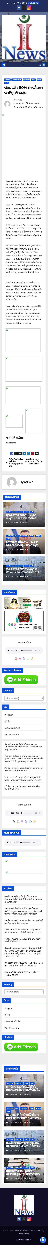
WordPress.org (11, 734)
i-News (7, 79)
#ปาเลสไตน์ (19, 107)
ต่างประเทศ (26, 79)
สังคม (33, 79)
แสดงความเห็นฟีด (12, 728)
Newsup (39, 1230)
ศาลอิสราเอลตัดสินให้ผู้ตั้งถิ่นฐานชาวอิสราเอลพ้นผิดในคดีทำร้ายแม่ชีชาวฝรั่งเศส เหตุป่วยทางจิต (23, 747)
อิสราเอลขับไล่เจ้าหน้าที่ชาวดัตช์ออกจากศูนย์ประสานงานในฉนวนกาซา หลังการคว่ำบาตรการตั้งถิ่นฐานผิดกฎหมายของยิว (23, 759)
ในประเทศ (28, 1240)
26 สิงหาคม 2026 (15, 1122)
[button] (40, 65)
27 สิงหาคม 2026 (15, 1094)
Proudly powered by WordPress (16, 1230)
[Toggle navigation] (22, 65)
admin (19, 100)
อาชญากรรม (18, 512)
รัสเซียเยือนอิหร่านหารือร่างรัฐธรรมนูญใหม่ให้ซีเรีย (16, 462)
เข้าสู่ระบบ (9, 715)
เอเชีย (6, 82)
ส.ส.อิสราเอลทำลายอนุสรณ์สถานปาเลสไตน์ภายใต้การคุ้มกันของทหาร (23, 572)
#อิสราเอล (38, 107)
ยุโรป (16, 535)
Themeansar (24, 1234)
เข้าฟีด (7, 721)
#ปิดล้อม (28, 107)
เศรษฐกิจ (38, 535)
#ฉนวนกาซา (34, 103)
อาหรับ (39, 79)
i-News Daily (16, 79)
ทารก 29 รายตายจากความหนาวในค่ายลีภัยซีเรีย (32, 461)
